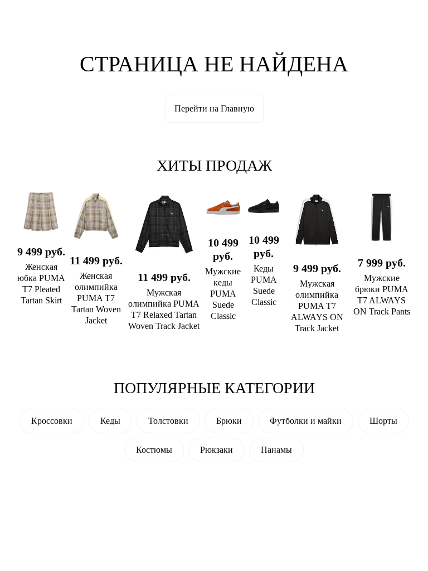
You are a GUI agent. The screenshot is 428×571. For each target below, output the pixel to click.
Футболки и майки (306, 420)
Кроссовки (51, 420)
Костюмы (154, 449)
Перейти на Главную (214, 108)
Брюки (229, 420)
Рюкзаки (216, 449)
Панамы (276, 449)
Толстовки (168, 420)
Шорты (383, 420)
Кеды (110, 420)
